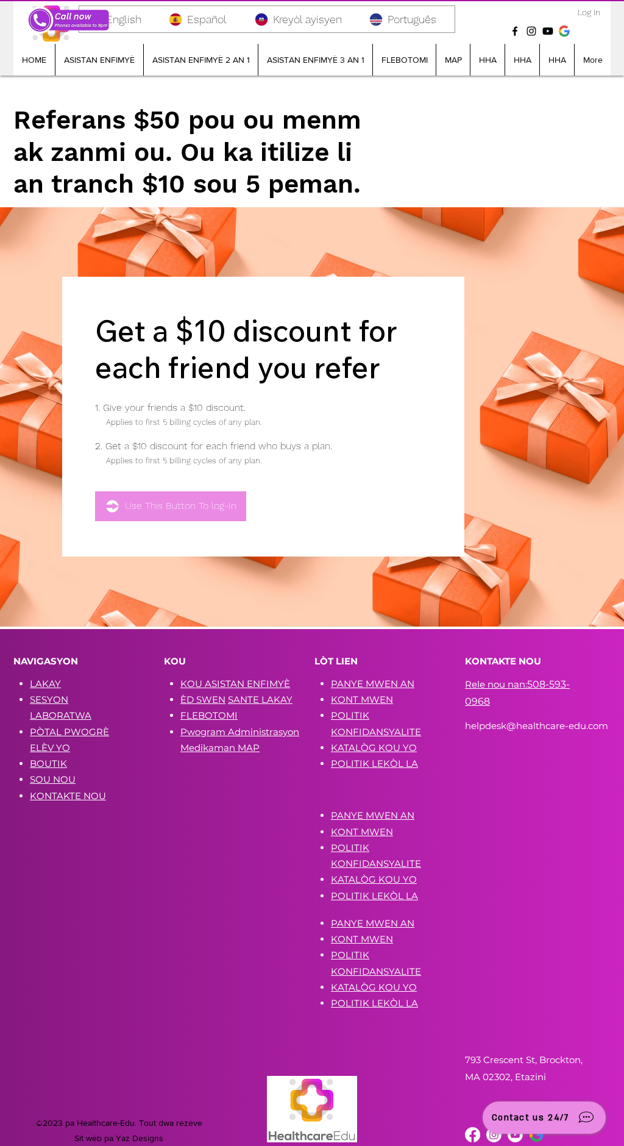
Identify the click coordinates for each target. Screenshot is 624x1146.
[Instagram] (531, 31)
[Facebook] (515, 31)
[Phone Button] (68, 20)
